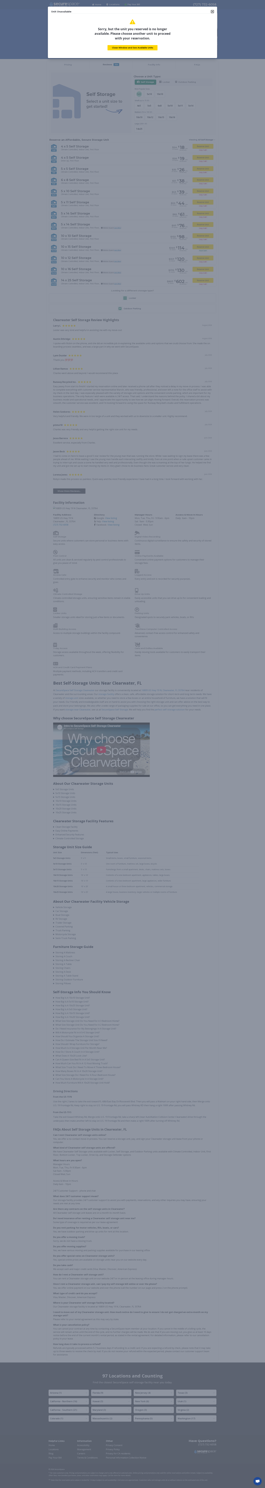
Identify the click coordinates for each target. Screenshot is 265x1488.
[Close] (212, 11)
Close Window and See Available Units (132, 47)
